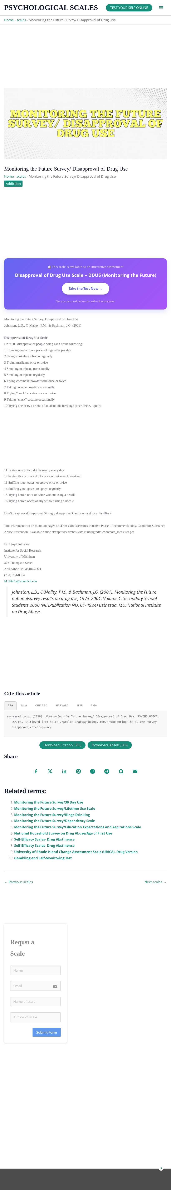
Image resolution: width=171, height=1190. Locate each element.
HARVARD (62, 705)
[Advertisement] (85, 54)
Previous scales (19, 882)
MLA (24, 705)
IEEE (80, 705)
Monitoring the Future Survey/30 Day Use (48, 802)
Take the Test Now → (86, 288)
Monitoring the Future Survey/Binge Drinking (52, 814)
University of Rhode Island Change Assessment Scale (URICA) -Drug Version (76, 851)
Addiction (13, 183)
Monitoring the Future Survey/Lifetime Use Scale (54, 808)
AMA (94, 705)
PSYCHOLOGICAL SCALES (51, 8)
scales (21, 20)
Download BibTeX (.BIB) (110, 745)
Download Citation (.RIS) (62, 745)
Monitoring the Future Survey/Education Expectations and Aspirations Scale (77, 827)
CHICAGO (41, 705)
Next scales (155, 882)
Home (9, 20)
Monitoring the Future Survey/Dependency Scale (54, 821)
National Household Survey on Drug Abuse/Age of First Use (63, 833)
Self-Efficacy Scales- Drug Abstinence (44, 839)
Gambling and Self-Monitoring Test (43, 858)
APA (10, 705)
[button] (129, 7)
